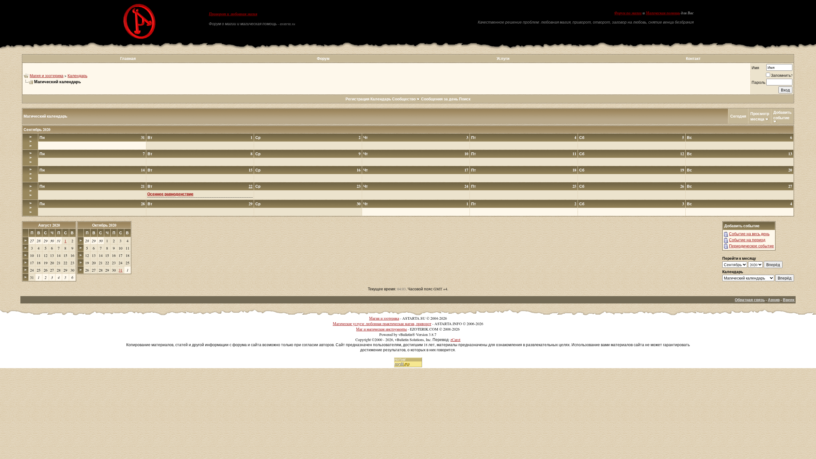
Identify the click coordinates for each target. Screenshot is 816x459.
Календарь (77, 75)
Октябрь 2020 (104, 225)
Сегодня (738, 116)
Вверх (789, 299)
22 (250, 186)
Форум (323, 58)
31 (120, 270)
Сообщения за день (439, 99)
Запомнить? (781, 75)
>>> (30, 141)
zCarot (455, 339)
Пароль (758, 82)
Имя (755, 67)
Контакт (693, 58)
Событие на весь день (749, 233)
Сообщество (404, 99)
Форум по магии (628, 13)
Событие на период (747, 239)
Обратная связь (750, 299)
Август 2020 (49, 225)
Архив (774, 299)
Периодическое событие (751, 245)
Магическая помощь (663, 13)
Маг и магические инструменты (381, 329)
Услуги (503, 58)
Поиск (464, 99)
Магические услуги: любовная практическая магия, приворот (382, 323)
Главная (128, 58)
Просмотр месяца (759, 116)
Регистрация (357, 99)
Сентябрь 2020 (37, 129)
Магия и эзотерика (46, 75)
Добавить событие (782, 115)
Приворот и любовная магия (233, 14)
